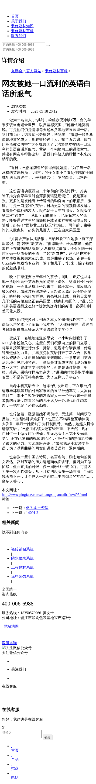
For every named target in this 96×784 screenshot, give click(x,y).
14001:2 (32, 513)
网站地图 (11, 626)
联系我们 (18, 36)
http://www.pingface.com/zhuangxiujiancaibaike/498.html (44, 495)
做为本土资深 (37, 508)
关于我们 (18, 21)
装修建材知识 (22, 26)
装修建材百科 (22, 31)
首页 (15, 16)
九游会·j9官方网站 (26, 71)
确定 (48, 737)
